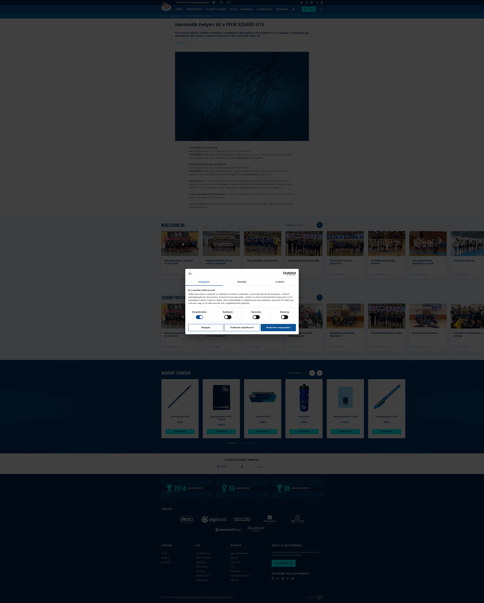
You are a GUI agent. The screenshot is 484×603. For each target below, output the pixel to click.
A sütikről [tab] (280, 282)
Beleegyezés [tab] (204, 282)
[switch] (227, 317)
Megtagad (205, 328)
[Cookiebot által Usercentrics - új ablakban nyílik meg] (285, 273)
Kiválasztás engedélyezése (242, 328)
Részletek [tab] (242, 282)
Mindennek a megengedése (278, 328)
